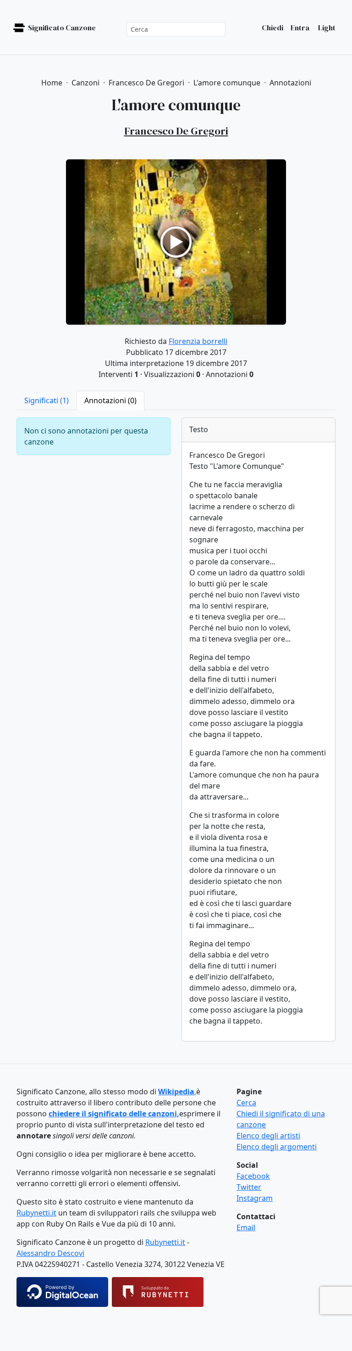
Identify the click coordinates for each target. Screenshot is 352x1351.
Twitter (248, 1187)
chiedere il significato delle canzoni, (114, 1114)
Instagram (254, 1198)
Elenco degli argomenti (276, 1147)
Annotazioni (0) (110, 400)
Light (326, 28)
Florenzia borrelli (198, 341)
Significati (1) (46, 400)
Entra (300, 28)
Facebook (253, 1176)
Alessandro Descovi (50, 1253)
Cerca (246, 1103)
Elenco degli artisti (268, 1136)
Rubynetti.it (36, 1213)
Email (245, 1227)
